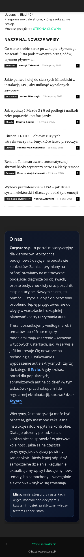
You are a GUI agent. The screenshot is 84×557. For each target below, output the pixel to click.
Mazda (9, 122)
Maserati (10, 65)
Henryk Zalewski (29, 65)
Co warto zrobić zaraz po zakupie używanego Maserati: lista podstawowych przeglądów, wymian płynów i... (40, 53)
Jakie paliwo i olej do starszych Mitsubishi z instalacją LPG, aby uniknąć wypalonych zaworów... (39, 84)
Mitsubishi (11, 96)
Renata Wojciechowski (31, 147)
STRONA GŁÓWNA (47, 28)
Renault (10, 173)
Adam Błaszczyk (30, 96)
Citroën (10, 147)
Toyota (16, 400)
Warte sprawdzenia (44, 544)
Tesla (35, 369)
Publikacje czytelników (18, 198)
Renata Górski (25, 122)
